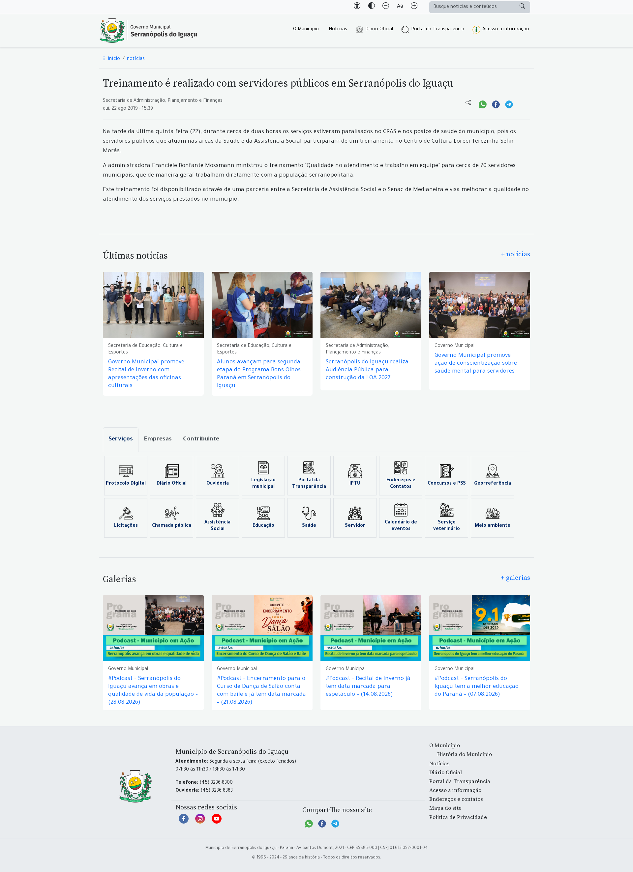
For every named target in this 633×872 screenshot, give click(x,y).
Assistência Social (217, 526)
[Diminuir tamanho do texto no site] (385, 7)
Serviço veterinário (446, 526)
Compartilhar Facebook (495, 103)
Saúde (309, 526)
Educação (263, 526)
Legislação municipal (263, 484)
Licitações (126, 526)
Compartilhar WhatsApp (482, 103)
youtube (216, 822)
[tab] (120, 439)
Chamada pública (171, 526)
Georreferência (492, 484)
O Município (306, 29)
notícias (136, 59)
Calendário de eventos (401, 526)
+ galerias (515, 577)
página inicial (148, 30)
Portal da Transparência (437, 29)
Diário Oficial (379, 29)
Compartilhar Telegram (509, 103)
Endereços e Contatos (400, 484)
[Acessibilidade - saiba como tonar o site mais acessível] (357, 7)
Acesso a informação (505, 29)
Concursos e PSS (447, 484)
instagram (200, 822)
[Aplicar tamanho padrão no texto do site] (400, 7)
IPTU (354, 484)
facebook (183, 822)
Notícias (338, 29)
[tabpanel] (316, 497)
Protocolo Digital (126, 484)
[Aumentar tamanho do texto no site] (414, 7)
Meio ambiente (492, 526)
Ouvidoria (217, 484)
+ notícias (515, 254)
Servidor (355, 526)
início (113, 59)
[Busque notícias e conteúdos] (522, 7)
